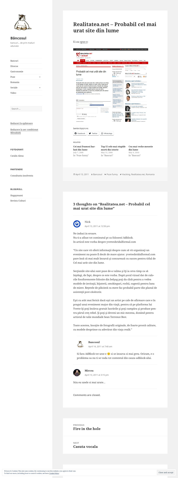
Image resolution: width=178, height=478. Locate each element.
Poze (12, 76)
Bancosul (97, 174)
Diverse (14, 66)
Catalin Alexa (17, 155)
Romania (14, 82)
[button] (22, 22)
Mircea (89, 370)
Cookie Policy (54, 473)
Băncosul (18, 38)
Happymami (16, 195)
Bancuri (14, 60)
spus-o (84, 41)
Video (13, 92)
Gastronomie (16, 71)
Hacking (126, 174)
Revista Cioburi (18, 200)
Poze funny (112, 174)
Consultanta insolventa (21, 175)
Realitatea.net (138, 174)
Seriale (13, 87)
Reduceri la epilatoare (21, 123)
